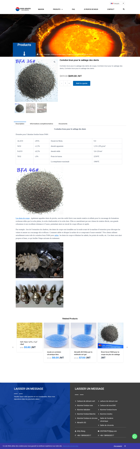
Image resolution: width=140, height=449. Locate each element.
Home (41, 54)
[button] (123, 9)
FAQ (73, 9)
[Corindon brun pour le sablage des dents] (110, 347)
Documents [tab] (63, 124)
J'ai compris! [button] (118, 446)
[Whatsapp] (134, 436)
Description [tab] (20, 124)
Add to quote (81, 83)
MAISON (41, 9)
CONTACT (110, 9)
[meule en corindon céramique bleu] (29, 347)
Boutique (47, 54)
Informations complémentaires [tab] (41, 124)
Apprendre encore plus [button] (70, 446)
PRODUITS (56, 9)
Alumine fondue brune (58, 54)
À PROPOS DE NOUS (91, 9)
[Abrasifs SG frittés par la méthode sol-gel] (56, 347)
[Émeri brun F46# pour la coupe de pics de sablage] (83, 347)
